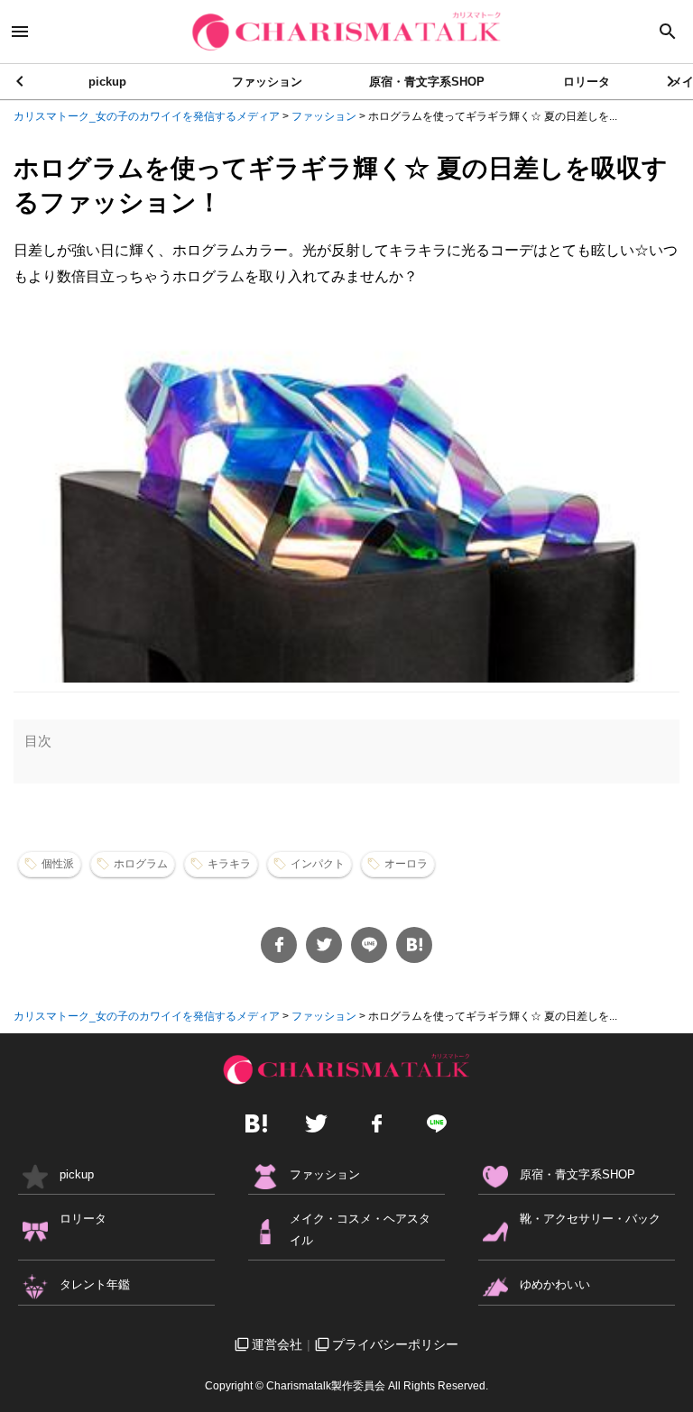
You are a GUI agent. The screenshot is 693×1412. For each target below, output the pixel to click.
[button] (672, 81)
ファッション (267, 81)
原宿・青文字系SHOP (427, 81)
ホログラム (141, 863)
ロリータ (586, 81)
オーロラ (406, 863)
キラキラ (229, 863)
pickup (107, 81)
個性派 (58, 863)
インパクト (318, 863)
